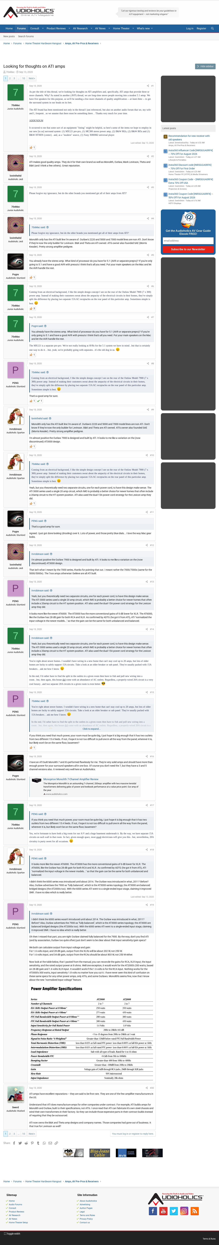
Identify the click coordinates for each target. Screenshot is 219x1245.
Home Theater (121, 28)
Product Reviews (56, 28)
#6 (152, 286)
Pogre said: (37, 326)
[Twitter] (174, 1214)
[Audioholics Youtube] (163, 1214)
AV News (100, 28)
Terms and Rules (87, 1215)
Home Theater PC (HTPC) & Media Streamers (188, 174)
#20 (152, 1088)
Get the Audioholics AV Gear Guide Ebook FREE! (188, 232)
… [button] (18, 78)
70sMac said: (38, 227)
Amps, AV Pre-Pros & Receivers (182, 145)
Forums (21, 28)
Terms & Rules (209, 1239)
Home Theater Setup (18, 1222)
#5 (152, 255)
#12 (152, 545)
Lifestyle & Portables (177, 160)
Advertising (85, 1204)
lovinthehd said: (39, 418)
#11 (152, 512)
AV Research (80, 28)
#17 (152, 805)
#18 (152, 849)
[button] (42, 29)
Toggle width (13, 1233)
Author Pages (86, 1208)
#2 (152, 156)
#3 (152, 187)
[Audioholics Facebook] (153, 1214)
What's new (143, 28)
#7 (152, 317)
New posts (9, 36)
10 (23, 78)
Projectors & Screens (178, 189)
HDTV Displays (175, 203)
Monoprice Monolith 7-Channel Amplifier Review (70, 779)
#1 (152, 86)
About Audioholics (88, 1201)
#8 (152, 363)
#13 (152, 581)
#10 (152, 455)
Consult (34, 28)
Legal (82, 1212)
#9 (152, 409)
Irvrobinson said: (40, 554)
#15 (152, 692)
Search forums (26, 36)
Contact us (85, 1222)
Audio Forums (15, 1204)
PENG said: (37, 521)
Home (9, 28)
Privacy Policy (86, 1219)
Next (31, 78)
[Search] (212, 29)
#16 (152, 756)
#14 (152, 629)
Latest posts (169, 128)
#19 (152, 905)
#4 (152, 218)
